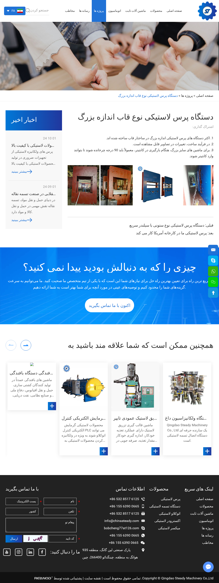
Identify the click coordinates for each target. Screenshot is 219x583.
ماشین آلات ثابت (135, 10)
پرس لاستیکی (170, 499)
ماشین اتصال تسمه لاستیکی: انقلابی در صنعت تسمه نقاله (33, 193)
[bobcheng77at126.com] (213, 261)
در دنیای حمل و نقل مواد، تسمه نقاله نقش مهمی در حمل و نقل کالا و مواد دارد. (33, 206)
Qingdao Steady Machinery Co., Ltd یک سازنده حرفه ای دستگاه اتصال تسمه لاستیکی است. (187, 432)
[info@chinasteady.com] (213, 250)
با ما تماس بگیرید (22, 489)
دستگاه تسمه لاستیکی (164, 506)
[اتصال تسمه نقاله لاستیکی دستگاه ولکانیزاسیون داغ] (187, 387)
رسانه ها (84, 10)
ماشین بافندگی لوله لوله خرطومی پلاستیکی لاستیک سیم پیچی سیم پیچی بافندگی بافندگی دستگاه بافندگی (32, 372)
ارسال (14, 538)
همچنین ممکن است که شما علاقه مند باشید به (140, 345)
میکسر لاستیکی (169, 528)
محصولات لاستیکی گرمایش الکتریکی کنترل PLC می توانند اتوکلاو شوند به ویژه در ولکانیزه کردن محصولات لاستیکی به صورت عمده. (83, 433)
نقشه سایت (92, 578)
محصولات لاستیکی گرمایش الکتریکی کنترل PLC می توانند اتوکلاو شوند (84, 418)
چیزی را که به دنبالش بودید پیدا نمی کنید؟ (109, 267)
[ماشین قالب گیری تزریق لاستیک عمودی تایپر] (135, 387)
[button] (26, 345)
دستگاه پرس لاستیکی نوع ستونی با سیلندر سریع (166, 225)
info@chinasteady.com (121, 521)
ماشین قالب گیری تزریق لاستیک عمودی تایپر (135, 418)
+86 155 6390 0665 (124, 535)
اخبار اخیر (24, 119)
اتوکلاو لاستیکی (169, 513)
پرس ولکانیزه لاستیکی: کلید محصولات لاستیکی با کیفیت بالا (33, 145)
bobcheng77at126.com (121, 528)
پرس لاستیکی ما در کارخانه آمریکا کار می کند (171, 233)
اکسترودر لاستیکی (167, 521)
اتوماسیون (114, 10)
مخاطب (70, 10)
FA (13, 10)
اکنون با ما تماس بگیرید (109, 305)
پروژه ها (99, 10)
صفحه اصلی (174, 10)
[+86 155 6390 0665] (213, 271)
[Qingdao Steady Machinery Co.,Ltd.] (207, 10)
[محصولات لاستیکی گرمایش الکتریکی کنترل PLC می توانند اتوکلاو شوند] (83, 387)
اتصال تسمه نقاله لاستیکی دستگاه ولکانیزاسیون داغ (187, 418)
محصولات (156, 10)
